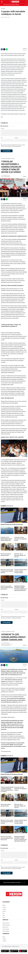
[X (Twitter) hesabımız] (22, 882)
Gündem (24, 176)
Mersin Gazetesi (6, 923)
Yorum (2, 128)
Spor (4, 913)
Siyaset (4, 911)
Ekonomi (4, 909)
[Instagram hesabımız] (24, 882)
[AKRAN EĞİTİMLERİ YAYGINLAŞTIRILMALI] (14, 515)
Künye (4, 936)
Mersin (4, 905)
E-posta (16, 137)
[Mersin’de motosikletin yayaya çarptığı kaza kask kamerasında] (7, 580)
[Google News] (24, 50)
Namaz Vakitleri (6, 931)
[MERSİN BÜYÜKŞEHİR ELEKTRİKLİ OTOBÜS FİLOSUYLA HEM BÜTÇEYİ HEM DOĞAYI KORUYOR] (20, 580)
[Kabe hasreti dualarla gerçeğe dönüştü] (7, 547)
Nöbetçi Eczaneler (6, 925)
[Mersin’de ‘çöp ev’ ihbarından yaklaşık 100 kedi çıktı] (20, 547)
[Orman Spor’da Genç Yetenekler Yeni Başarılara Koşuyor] (20, 531)
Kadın (4, 915)
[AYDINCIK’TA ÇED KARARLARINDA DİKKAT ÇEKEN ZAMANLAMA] (7, 531)
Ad (2, 137)
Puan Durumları (6, 929)
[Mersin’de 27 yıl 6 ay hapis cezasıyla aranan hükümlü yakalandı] (7, 563)
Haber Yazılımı (15, 946)
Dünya (4, 917)
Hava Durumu (5, 927)
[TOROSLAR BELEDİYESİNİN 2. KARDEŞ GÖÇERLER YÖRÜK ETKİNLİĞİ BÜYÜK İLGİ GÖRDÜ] (7, 781)
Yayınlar (4, 938)
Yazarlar (4, 940)
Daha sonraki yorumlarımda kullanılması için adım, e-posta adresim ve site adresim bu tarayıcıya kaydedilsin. (13, 145)
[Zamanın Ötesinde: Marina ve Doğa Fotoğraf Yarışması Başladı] (20, 563)
